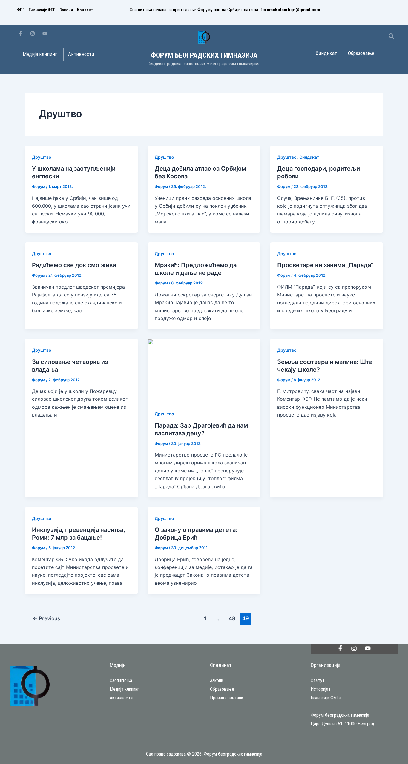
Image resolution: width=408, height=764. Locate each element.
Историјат (321, 689)
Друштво (41, 157)
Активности (121, 698)
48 (232, 618)
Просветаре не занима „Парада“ (325, 265)
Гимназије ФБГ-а (326, 698)
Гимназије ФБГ (42, 9)
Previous (46, 618)
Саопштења (121, 680)
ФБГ (20, 9)
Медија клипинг (124, 689)
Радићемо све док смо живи (74, 265)
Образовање (222, 689)
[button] (391, 36)
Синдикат (309, 157)
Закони (66, 9)
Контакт (85, 9)
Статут (318, 680)
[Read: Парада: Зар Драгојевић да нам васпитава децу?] (204, 370)
